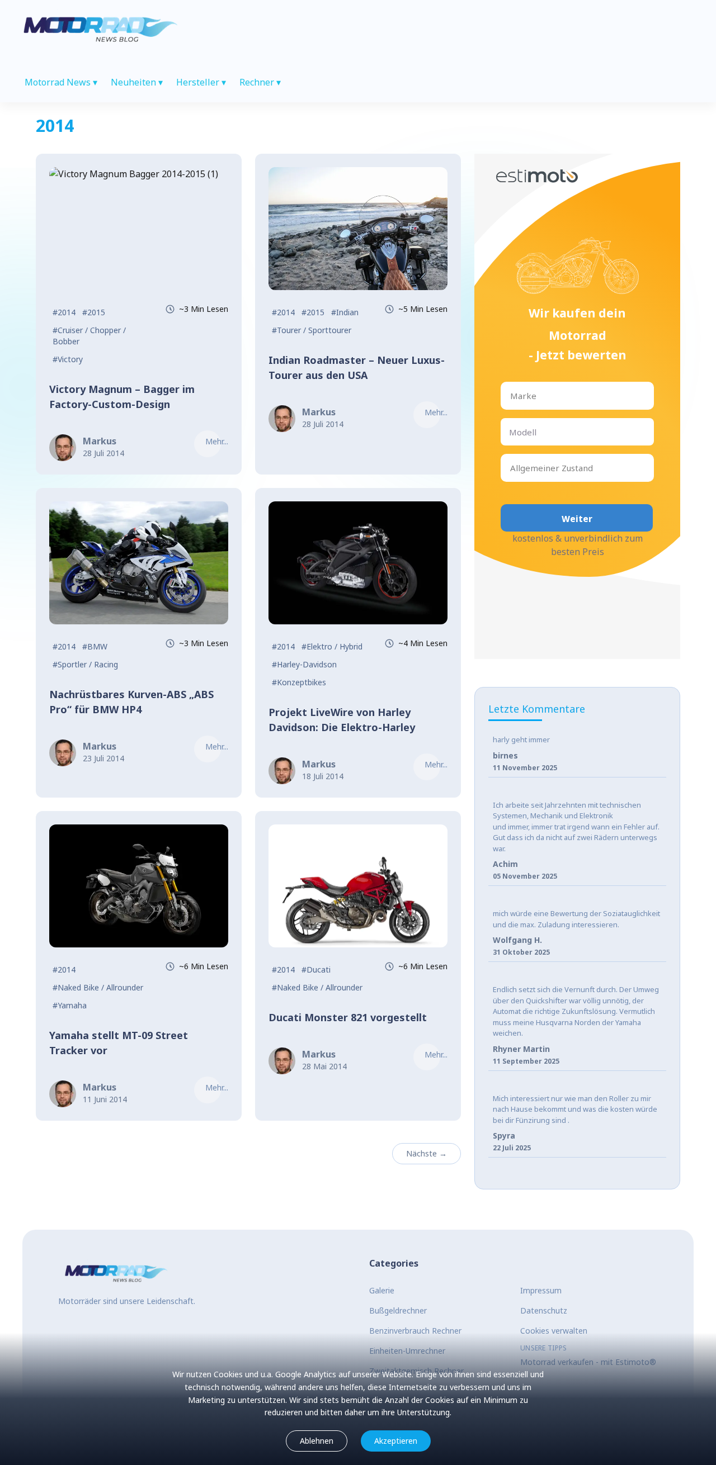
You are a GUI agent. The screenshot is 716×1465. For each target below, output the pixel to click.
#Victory (68, 359)
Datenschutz (543, 1310)
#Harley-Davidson (304, 664)
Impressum (541, 1290)
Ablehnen (316, 1440)
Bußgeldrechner (398, 1310)
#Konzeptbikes (299, 682)
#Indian (345, 312)
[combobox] (511, 396)
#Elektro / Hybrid (332, 646)
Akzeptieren (395, 1440)
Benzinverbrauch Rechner (415, 1330)
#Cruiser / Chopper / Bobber (89, 336)
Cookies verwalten (553, 1330)
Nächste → (426, 1153)
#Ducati (316, 969)
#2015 (93, 312)
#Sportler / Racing (85, 664)
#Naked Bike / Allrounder (98, 987)
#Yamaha (70, 1005)
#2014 (64, 312)
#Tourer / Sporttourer (311, 330)
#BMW (94, 646)
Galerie (381, 1290)
